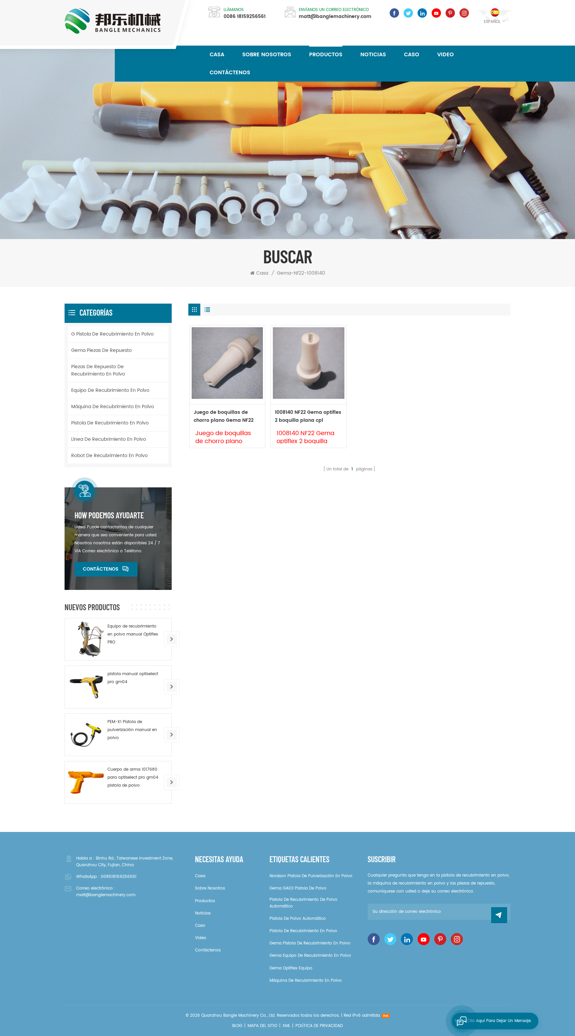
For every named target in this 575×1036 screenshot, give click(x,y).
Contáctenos (230, 72)
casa (200, 876)
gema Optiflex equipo (291, 968)
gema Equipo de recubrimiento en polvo (310, 955)
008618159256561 (118, 877)
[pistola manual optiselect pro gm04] (86, 686)
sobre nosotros (266, 54)
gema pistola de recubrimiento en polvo (310, 943)
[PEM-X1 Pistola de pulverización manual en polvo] (86, 734)
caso (411, 54)
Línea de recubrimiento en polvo (108, 439)
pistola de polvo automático (298, 918)
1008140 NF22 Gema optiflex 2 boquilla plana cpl (308, 416)
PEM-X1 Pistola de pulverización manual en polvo (132, 730)
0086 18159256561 (245, 16)
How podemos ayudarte (109, 515)
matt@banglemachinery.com (335, 16)
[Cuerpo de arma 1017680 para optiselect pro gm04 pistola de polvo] (86, 782)
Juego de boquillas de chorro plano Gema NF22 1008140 (224, 416)
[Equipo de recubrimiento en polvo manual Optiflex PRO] (86, 639)
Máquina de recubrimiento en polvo (112, 406)
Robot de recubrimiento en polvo (109, 455)
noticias (373, 54)
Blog (237, 1026)
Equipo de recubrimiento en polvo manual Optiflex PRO (132, 634)
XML (286, 1026)
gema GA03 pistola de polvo (298, 888)
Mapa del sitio (262, 1026)
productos (205, 901)
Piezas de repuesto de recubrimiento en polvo (98, 370)
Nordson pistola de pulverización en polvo (311, 876)
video (445, 54)
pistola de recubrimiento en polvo (110, 423)
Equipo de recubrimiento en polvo (110, 390)
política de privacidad (319, 1026)
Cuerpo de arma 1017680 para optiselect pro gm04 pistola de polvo (132, 777)
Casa (217, 54)
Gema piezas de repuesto (101, 350)
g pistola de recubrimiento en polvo (112, 334)
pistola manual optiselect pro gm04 (132, 678)
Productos (325, 54)
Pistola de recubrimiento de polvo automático (303, 903)
